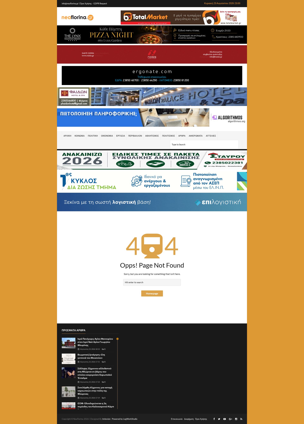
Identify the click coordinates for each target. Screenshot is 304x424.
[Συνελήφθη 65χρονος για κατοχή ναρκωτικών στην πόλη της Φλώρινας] (68, 391)
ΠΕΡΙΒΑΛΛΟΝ (135, 136)
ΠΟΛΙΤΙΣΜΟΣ (168, 136)
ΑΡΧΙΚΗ (67, 136)
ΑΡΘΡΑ (181, 136)
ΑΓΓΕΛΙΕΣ (211, 136)
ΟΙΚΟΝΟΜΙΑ (107, 136)
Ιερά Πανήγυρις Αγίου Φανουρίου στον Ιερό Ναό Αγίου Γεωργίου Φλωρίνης (95, 341)
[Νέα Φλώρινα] (77, 17)
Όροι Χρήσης (86, 3)
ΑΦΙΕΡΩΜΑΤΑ (196, 136)
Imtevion (106, 419)
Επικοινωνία (177, 419)
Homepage (152, 293)
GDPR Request (100, 3)
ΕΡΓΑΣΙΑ (120, 136)
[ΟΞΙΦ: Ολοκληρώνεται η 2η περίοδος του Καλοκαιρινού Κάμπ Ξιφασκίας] (68, 407)
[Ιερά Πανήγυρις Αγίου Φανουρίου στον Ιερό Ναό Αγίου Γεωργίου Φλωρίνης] (68, 343)
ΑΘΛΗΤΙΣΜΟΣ (152, 136)
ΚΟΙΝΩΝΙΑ (80, 136)
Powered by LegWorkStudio (124, 419)
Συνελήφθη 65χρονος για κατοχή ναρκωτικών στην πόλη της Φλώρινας (95, 390)
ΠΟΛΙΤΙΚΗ (93, 136)
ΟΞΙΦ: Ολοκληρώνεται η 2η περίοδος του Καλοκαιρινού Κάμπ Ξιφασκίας (96, 406)
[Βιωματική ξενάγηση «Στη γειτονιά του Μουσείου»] (68, 359)
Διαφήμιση (189, 419)
